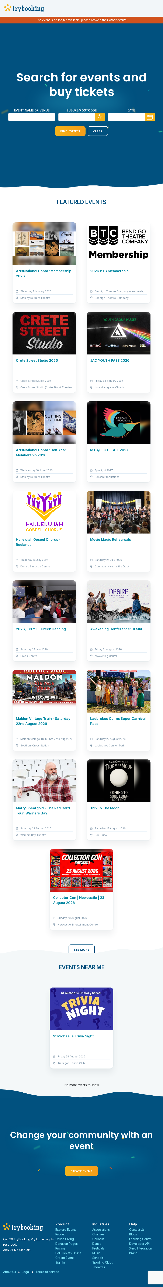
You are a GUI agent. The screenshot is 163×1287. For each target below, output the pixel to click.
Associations (101, 1229)
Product (60, 1234)
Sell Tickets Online (68, 1253)
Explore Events (65, 1229)
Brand (133, 1253)
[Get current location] (100, 117)
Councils (98, 1239)
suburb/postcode (81, 110)
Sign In (60, 1262)
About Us (9, 1272)
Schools (98, 1258)
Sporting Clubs (102, 1262)
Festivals (98, 1248)
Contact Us (137, 1229)
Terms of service (47, 1272)
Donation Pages (66, 1243)
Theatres (98, 1267)
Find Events (70, 131)
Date (131, 110)
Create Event (81, 1171)
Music (96, 1253)
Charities (98, 1234)
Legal (26, 1272)
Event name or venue (31, 110)
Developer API (139, 1243)
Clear (98, 131)
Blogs (133, 1234)
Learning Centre (140, 1239)
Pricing (60, 1248)
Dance (96, 1243)
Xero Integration (140, 1248)
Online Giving (64, 1239)
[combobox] (81, 117)
